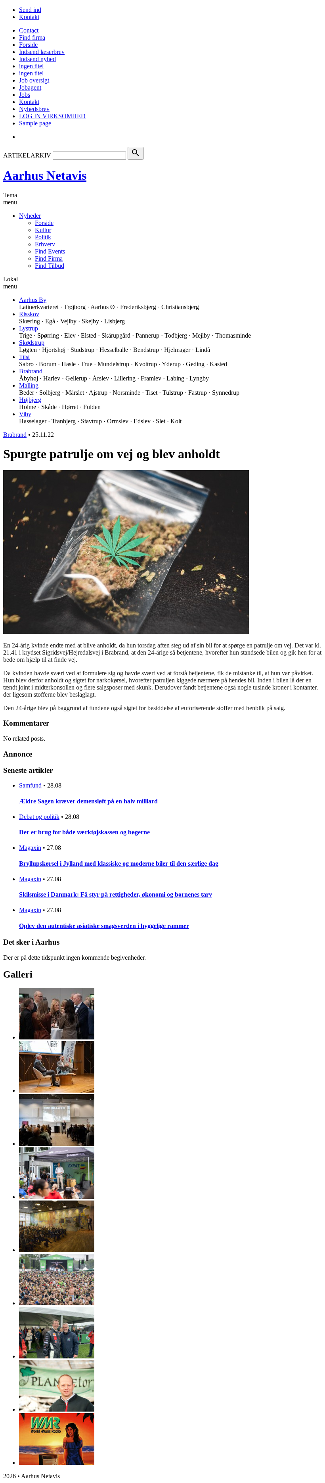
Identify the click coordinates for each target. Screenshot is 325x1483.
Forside (28, 44)
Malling (28, 385)
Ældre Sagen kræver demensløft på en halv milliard (88, 801)
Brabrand (30, 371)
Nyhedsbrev (34, 109)
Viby (25, 414)
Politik (43, 237)
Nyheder (30, 215)
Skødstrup (31, 342)
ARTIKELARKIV (27, 155)
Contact (28, 30)
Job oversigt (34, 80)
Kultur (43, 230)
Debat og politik (39, 816)
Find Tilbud (49, 265)
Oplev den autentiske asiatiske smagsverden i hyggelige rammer (104, 925)
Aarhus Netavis (44, 175)
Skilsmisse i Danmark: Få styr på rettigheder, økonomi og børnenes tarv (115, 894)
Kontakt (29, 16)
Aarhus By (32, 299)
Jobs (24, 94)
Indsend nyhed (37, 59)
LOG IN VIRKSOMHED (52, 116)
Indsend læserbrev (42, 51)
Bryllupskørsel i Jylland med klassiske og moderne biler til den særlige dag (118, 863)
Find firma (32, 37)
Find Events (50, 251)
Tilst (24, 356)
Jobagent (30, 87)
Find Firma (49, 258)
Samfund (30, 785)
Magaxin (30, 847)
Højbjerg (30, 399)
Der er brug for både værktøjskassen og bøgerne (84, 832)
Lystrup (28, 328)
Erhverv (45, 244)
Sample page (35, 123)
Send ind (30, 9)
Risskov (29, 314)
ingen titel (31, 66)
